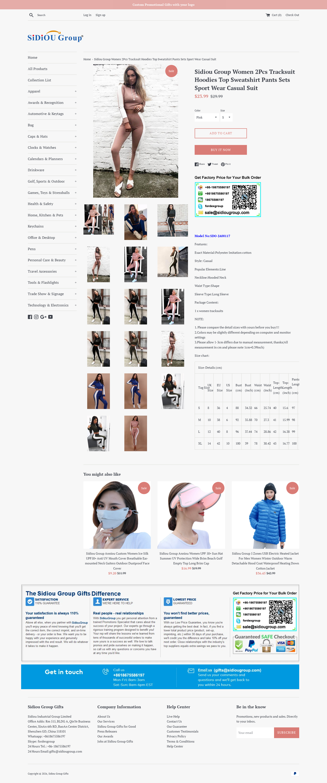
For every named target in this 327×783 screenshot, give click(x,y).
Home (32, 57)
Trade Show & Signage (52, 293)
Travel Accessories (52, 271)
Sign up (100, 15)
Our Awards (105, 736)
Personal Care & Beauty (52, 260)
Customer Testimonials (182, 731)
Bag (52, 125)
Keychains (52, 226)
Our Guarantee (177, 726)
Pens (52, 248)
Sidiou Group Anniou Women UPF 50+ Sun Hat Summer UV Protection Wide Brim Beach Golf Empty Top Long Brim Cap (191, 558)
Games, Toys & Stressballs (52, 192)
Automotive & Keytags (52, 113)
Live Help (173, 716)
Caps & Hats (52, 136)
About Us (103, 716)
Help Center (175, 746)
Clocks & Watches (52, 147)
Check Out (292, 15)
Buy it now (221, 150)
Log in (87, 15)
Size (222, 110)
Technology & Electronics (52, 305)
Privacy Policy (176, 736)
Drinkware (52, 169)
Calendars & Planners (52, 158)
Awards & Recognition (52, 102)
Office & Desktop (52, 237)
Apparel (52, 91)
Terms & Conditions (180, 741)
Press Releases (107, 731)
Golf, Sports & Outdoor (52, 181)
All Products (37, 68)
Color (197, 110)
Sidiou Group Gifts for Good (116, 726)
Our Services (106, 721)
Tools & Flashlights (52, 282)
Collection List (39, 80)
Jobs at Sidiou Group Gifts (115, 741)
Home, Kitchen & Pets (52, 215)
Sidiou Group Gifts (58, 773)
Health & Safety (52, 203)
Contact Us (174, 721)
